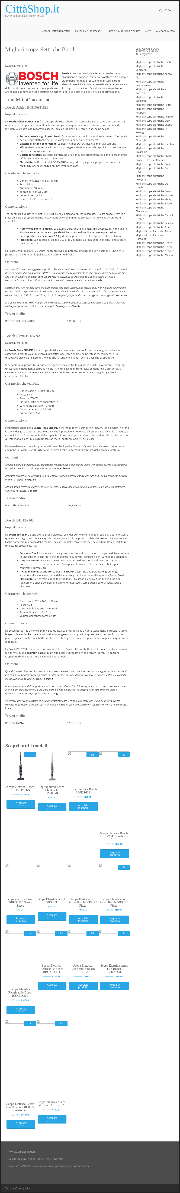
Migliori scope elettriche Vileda (154, 124)
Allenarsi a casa (165, 31)
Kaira (27, 1188)
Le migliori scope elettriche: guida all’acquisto (147, 51)
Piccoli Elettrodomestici (88, 31)
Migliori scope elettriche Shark (154, 156)
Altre (148, 31)
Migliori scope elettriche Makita (154, 255)
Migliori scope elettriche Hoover (154, 195)
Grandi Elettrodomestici (56, 31)
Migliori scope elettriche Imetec (154, 62)
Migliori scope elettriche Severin (155, 223)
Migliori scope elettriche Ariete (154, 227)
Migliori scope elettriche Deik (153, 120)
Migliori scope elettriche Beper (154, 243)
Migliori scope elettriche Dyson (154, 191)
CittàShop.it (32, 8)
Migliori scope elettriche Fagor (153, 104)
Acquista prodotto (21, 804)
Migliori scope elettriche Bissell (154, 247)
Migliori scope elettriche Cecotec (155, 251)
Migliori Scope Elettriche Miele (154, 231)
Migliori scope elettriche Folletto (154, 116)
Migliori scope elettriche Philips (154, 199)
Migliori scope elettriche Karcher (155, 144)
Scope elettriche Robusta (150, 160)
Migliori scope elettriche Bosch (154, 203)
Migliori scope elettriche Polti (153, 164)
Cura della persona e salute (124, 31)
